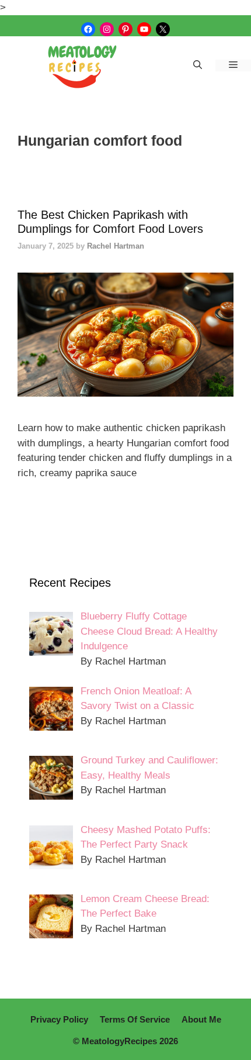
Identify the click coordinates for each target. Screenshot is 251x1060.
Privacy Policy (59, 1019)
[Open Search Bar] (197, 65)
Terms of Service (135, 1019)
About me (201, 1019)
